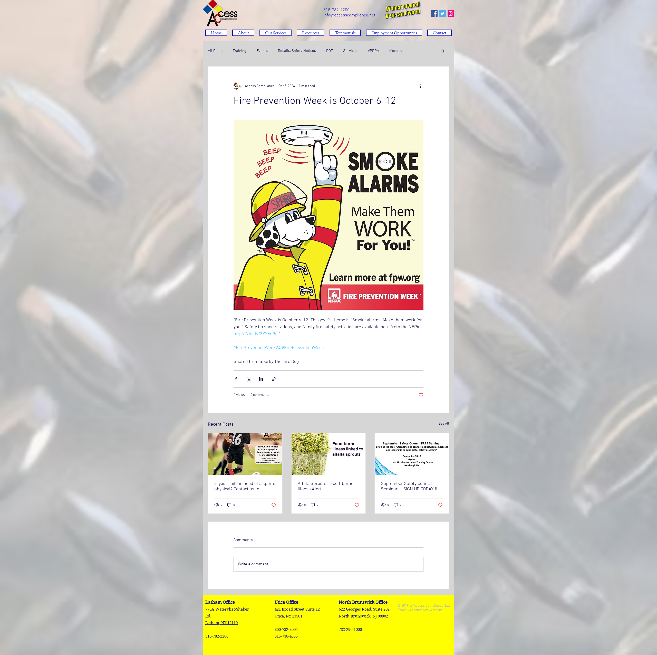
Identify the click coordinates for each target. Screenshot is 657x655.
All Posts (215, 51)
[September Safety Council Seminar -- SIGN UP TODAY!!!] (412, 454)
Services (350, 51)
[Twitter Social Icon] (442, 13)
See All (444, 424)
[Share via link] (273, 379)
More (393, 51)
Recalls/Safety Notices (297, 51)
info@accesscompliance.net (349, 15)
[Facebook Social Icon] (434, 13)
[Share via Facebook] (236, 379)
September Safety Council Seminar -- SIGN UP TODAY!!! (409, 486)
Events (262, 51)
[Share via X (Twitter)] (248, 379)
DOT (329, 51)
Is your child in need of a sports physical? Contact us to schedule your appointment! (244, 486)
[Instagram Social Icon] (451, 13)
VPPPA (373, 51)
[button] (310, 33)
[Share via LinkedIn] (261, 379)
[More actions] (420, 86)
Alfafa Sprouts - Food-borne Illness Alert (325, 486)
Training (239, 51)
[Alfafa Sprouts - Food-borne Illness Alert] (329, 454)
